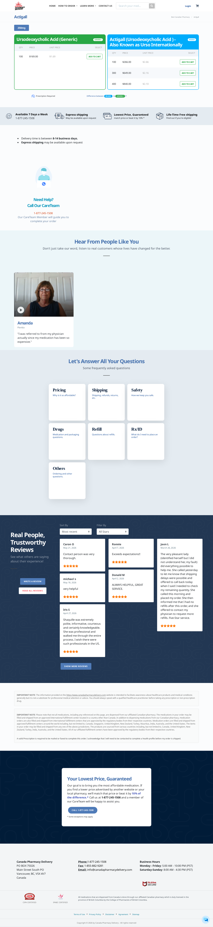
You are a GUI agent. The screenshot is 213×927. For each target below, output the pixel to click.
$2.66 (146, 61)
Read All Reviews (32, 590)
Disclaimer (109, 914)
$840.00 (126, 83)
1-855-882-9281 (93, 866)
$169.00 (33, 56)
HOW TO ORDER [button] (67, 5)
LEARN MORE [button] (87, 5)
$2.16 (146, 72)
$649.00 (126, 72)
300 (114, 72)
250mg (21, 27)
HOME (52, 5)
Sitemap (135, 914)
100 (21, 56)
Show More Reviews (76, 666)
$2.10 (146, 83)
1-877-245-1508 (96, 862)
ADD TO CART (95, 56)
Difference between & (106, 96)
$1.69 (52, 56)
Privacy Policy (95, 914)
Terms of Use (79, 914)
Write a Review (33, 581)
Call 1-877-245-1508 (83, 810)
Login (188, 5)
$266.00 (126, 61)
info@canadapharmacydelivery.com (109, 870)
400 (114, 83)
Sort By (64, 525)
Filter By (101, 525)
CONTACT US (105, 5)
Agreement (123, 914)
